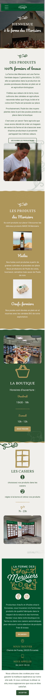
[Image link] (23, 577)
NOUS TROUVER (22, 646)
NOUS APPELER (22, 661)
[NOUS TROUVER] (22, 641)
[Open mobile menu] (6, 7)
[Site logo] (22, 7)
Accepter (23, 693)
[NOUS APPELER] (22, 656)
